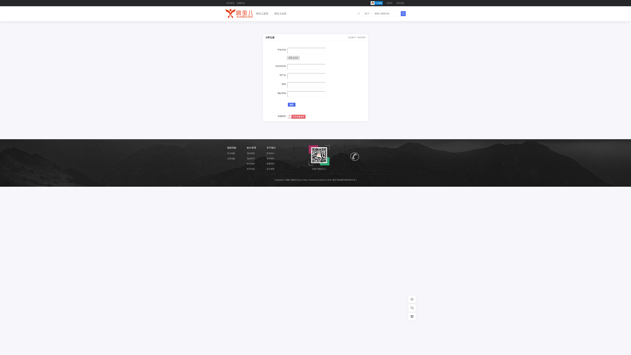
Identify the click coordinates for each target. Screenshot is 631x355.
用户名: (283, 75)
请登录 (389, 3)
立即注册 (400, 3)
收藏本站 (241, 3)
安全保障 (270, 169)
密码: (284, 84)
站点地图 (231, 153)
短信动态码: (281, 66)
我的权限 (251, 153)
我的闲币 (251, 158)
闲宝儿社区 (280, 13)
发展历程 (270, 164)
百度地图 (231, 158)
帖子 (367, 13)
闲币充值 (251, 169)
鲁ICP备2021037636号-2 (344, 180)
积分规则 (251, 164)
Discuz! (323, 180)
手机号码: (282, 50)
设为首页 (230, 3)
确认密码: (282, 93)
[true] (403, 13)
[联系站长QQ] (412, 299)
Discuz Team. (302, 180)
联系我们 (270, 153)
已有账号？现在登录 (357, 37)
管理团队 (270, 158)
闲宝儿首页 (262, 13)
